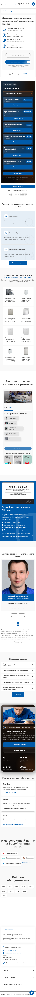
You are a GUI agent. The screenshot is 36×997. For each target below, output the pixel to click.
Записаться (17, 105)
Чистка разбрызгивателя (13, 124)
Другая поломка (18, 186)
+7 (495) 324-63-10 (23, 4)
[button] (14, 615)
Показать (18, 694)
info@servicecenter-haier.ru (13, 824)
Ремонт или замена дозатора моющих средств (14, 149)
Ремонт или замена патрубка (14, 136)
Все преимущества (18, 263)
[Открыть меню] (33, 4)
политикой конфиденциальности (20, 66)
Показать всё (18, 173)
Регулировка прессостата (13, 161)
